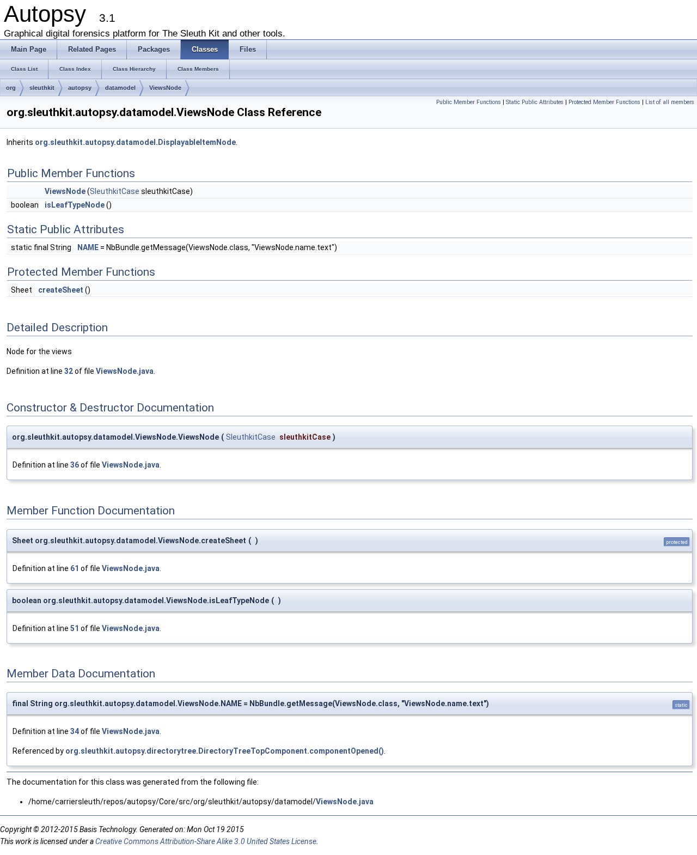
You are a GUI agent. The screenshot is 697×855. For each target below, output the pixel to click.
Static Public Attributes (535, 102)
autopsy (79, 87)
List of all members (669, 102)
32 (68, 371)
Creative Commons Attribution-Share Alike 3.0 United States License (205, 841)
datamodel (120, 87)
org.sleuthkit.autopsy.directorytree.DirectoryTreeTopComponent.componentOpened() (224, 751)
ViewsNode (165, 87)
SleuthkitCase (114, 191)
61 (74, 568)
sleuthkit (41, 87)
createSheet (60, 290)
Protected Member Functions (604, 102)
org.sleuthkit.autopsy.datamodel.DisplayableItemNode (135, 142)
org (11, 87)
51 (74, 628)
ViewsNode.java (125, 371)
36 (74, 464)
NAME (88, 247)
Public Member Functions (468, 102)
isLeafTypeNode (75, 205)
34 (74, 731)
